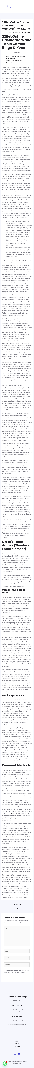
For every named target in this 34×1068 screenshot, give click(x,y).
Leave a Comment (7, 32)
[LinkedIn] (15, 1054)
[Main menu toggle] (30, 7)
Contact (17, 1049)
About (17, 1044)
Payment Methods (12, 63)
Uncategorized (18, 32)
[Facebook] (19, 1054)
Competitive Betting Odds (14, 60)
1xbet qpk (12, 813)
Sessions (17, 1046)
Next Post (17, 909)
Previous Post (17, 904)
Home (17, 1041)
